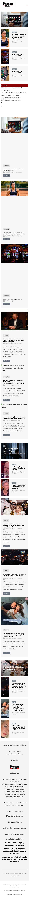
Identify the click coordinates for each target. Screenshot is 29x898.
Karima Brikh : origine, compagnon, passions (14, 844)
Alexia (4, 671)
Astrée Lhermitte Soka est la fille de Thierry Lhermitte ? (19, 486)
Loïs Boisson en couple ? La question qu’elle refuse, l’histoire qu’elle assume (19, 37)
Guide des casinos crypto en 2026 (17, 55)
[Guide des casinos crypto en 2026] (5, 56)
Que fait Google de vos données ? (14, 834)
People (5, 664)
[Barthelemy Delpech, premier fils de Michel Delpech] (5, 469)
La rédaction (5, 21)
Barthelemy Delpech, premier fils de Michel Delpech (18, 468)
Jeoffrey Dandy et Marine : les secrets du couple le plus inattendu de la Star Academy (14, 667)
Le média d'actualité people (14, 811)
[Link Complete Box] (14, 338)
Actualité (6, 15)
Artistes (14, 464)
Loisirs (13, 681)
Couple (13, 702)
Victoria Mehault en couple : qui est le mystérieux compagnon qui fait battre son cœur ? (18, 707)
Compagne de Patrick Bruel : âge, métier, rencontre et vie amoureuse (14, 859)
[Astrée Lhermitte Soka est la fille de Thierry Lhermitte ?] (5, 487)
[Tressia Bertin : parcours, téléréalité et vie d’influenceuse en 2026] (5, 729)
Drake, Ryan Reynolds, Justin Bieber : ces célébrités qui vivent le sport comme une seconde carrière (19, 686)
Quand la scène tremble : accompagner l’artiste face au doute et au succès (13, 450)
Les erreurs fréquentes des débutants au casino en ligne (12, 18)
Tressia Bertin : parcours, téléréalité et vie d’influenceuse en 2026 (18, 728)
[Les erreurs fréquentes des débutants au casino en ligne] (14, 125)
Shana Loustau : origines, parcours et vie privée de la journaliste (14, 851)
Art (4, 446)
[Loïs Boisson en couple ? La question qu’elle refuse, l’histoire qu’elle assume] (5, 38)
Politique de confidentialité (14, 822)
